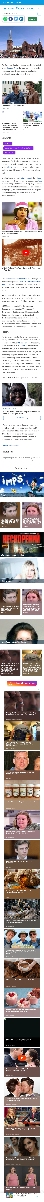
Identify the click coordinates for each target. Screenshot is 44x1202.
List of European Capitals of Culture (18, 148)
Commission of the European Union (18, 279)
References (9, 153)
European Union (13, 68)
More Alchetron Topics (10, 446)
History (7, 144)
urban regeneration (14, 167)
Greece (22, 346)
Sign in (32, 19)
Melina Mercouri (25, 178)
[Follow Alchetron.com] (22, 686)
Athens (12, 364)
